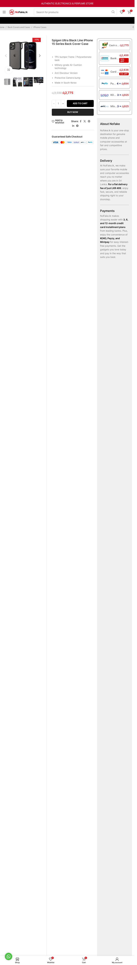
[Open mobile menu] (4, 12)
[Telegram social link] (77, 126)
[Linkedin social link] (73, 126)
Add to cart (80, 103)
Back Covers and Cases (19, 27)
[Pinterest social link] (89, 121)
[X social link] (85, 121)
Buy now (72, 112)
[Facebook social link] (81, 121)
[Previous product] (133, 27)
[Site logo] (18, 11)
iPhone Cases (39, 27)
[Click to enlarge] (9, 70)
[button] (6, 55)
